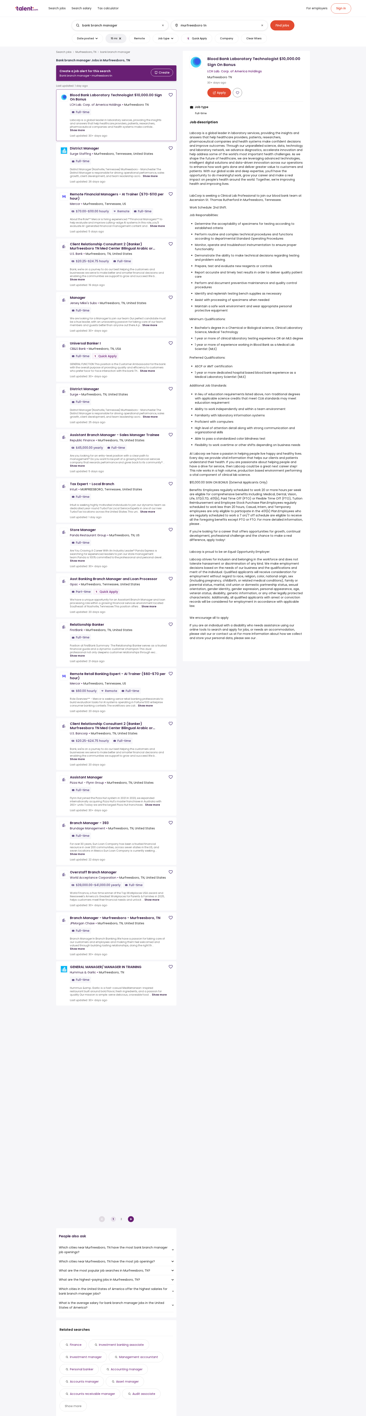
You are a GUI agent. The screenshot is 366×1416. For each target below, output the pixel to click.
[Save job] (171, 95)
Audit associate (143, 1394)
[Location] (216, 25)
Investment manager (86, 1357)
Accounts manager (84, 1381)
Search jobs (64, 52)
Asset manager (127, 1381)
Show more (77, 130)
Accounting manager (127, 1369)
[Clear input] (163, 25)
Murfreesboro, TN (85, 52)
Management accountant (138, 1357)
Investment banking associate (121, 1345)
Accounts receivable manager (92, 1394)
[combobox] (120, 25)
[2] (131, 1219)
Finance (76, 1345)
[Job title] (116, 25)
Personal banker (81, 1369)
